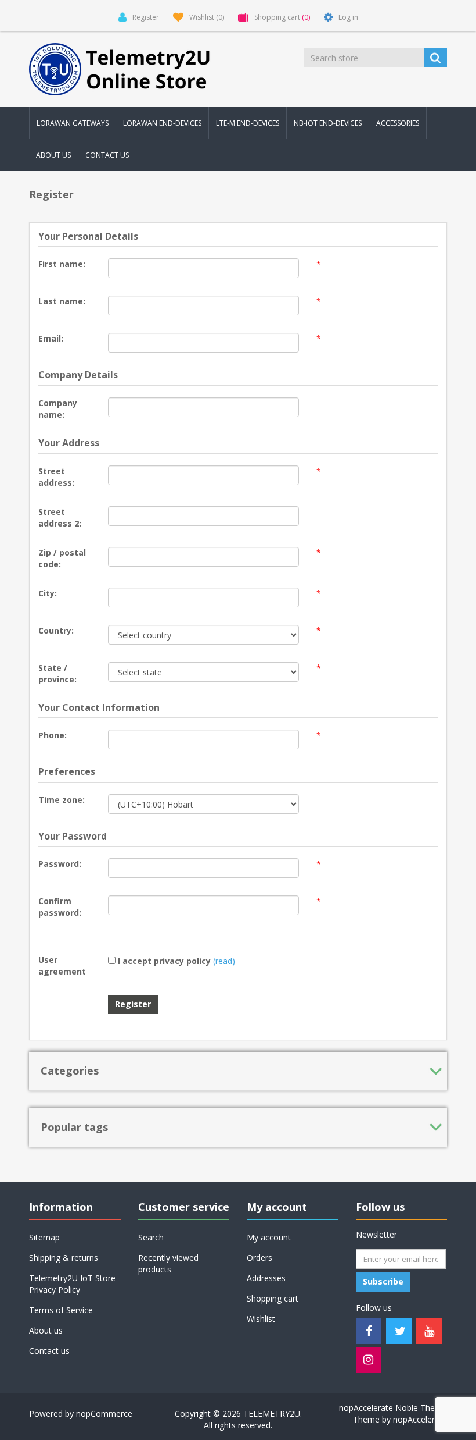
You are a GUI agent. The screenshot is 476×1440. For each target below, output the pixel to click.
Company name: (57, 408)
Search (151, 1237)
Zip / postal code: (62, 558)
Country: (56, 630)
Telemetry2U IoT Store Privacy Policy (72, 1283)
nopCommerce (104, 1413)
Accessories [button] (397, 123)
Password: (59, 863)
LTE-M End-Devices (247, 123)
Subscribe (383, 1281)
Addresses (266, 1277)
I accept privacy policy (164, 960)
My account (269, 1237)
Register (133, 1003)
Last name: (61, 301)
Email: (50, 338)
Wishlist (261, 1318)
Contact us (107, 155)
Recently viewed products (168, 1263)
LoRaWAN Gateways (73, 123)
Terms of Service (61, 1309)
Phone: (52, 735)
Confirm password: (59, 906)
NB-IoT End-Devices (328, 123)
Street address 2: (59, 517)
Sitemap (44, 1237)
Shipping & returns (63, 1257)
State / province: (57, 673)
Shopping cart (272, 1298)
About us (53, 155)
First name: (61, 263)
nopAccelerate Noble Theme (393, 1407)
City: (47, 593)
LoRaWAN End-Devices (162, 123)
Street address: (56, 476)
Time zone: (61, 799)
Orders (259, 1257)
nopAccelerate (420, 1419)
